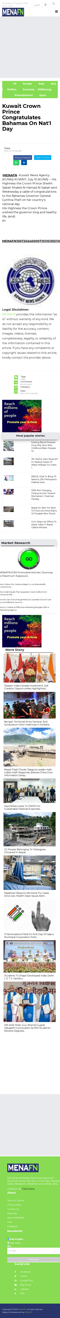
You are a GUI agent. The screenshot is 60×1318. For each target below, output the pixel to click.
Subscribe (34, 1259)
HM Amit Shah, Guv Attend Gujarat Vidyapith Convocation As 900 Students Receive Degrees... (27, 1028)
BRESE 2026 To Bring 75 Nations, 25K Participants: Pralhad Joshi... (44, 479)
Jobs (9, 1222)
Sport (41, 95)
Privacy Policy (14, 1205)
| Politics (10, 89)
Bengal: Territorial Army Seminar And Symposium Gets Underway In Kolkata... (27, 723)
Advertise (12, 1213)
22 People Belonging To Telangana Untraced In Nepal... (24, 851)
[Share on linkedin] (24, 162)
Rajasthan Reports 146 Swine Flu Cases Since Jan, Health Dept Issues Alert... (26, 894)
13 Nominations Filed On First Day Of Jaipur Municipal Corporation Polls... (29, 936)
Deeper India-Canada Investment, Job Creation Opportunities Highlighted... (26, 687)
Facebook (25, 1272)
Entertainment (19, 95)
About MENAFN (15, 1217)
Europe (27, 83)
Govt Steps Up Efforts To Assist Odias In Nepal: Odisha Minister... (44, 524)
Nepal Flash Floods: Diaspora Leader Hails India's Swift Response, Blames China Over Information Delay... (28, 772)
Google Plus (26, 1280)
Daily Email (25, 1285)
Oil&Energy (48, 89)
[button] (45, 4)
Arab (41, 83)
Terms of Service (15, 1200)
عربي (37, 4)
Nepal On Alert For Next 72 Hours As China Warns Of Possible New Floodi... (44, 511)
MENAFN (10, 175)
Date (7, 148)
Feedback (12, 1226)
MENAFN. (23, 1309)
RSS (22, 1293)
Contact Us (13, 1209)
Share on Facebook (23, 157)
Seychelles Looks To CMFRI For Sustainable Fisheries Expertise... (22, 807)
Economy (28, 89)
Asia (53, 83)
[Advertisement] (30, 47)
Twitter (23, 1276)
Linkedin (24, 1289)
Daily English (16, 1239)
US (10, 83)
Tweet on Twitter (43, 157)
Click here (28, 1188)
